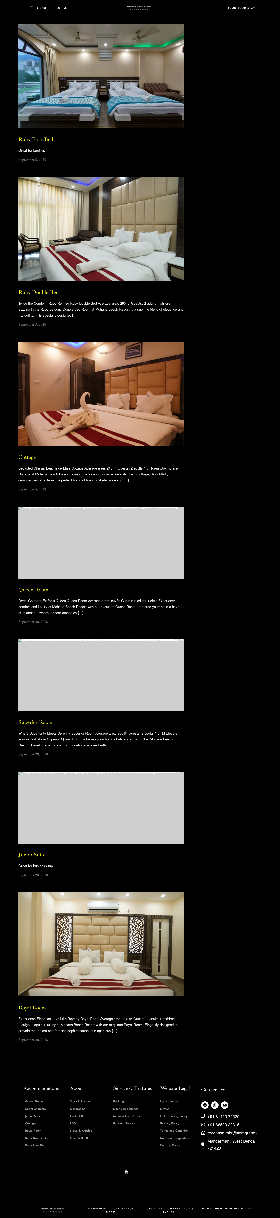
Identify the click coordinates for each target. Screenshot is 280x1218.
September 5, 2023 (32, 159)
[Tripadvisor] (224, 1105)
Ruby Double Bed (38, 292)
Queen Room (33, 589)
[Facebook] (205, 1105)
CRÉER (249, 1208)
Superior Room (35, 722)
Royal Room (32, 1007)
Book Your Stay (241, 8)
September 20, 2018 (33, 622)
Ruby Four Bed (35, 139)
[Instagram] (215, 1105)
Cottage (27, 457)
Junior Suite (32, 854)
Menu (41, 8)
